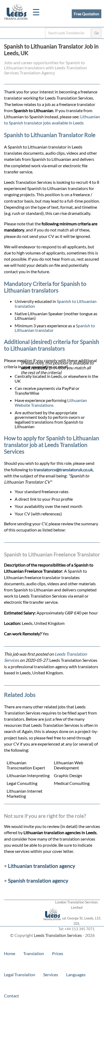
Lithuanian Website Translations (51, 403)
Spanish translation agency (38, 880)
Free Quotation (86, 14)
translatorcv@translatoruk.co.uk (63, 469)
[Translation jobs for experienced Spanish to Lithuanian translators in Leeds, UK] (52, 923)
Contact (11, 995)
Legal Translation (19, 974)
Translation (33, 953)
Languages (76, 974)
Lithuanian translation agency (41, 866)
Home (9, 953)
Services (50, 974)
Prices (57, 953)
